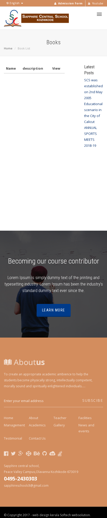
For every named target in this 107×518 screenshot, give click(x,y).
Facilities (85, 417)
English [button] (15, 3)
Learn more (53, 310)
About (28, 362)
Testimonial (13, 438)
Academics (37, 425)
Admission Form (70, 3)
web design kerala (45, 515)
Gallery (59, 425)
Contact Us (37, 438)
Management (14, 425)
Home (8, 48)
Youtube (97, 3)
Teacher (60, 417)
